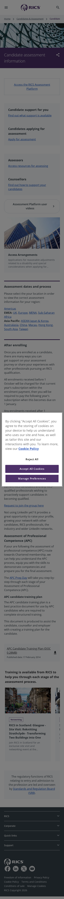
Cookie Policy (28, 449)
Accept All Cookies (32, 469)
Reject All (32, 459)
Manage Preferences (32, 478)
